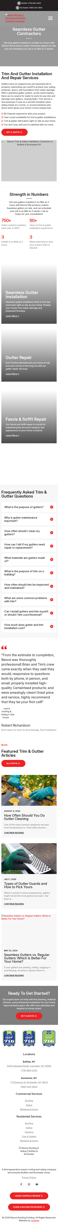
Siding (29, 1127)
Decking (29, 1132)
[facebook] (21, 1184)
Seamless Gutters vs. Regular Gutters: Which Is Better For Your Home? (27, 958)
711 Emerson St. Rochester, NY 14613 (29, 1082)
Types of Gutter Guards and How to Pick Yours (25, 885)
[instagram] (29, 1184)
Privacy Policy (29, 1177)
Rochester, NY (29, 1078)
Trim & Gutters (29, 1136)
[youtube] (36, 1184)
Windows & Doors (29, 1140)
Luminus (35, 1220)
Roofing (29, 1123)
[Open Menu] (50, 18)
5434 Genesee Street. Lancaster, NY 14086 (29, 1066)
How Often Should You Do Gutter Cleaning (24, 817)
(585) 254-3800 (29, 1086)
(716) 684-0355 (29, 1070)
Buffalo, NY (29, 1061)
